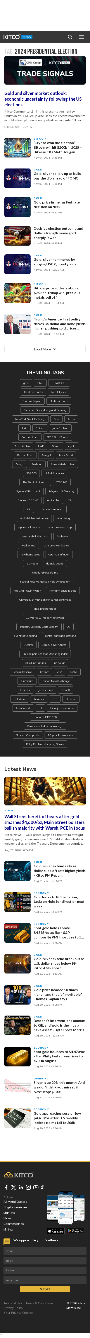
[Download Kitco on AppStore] (56, 1231)
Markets (9, 1213)
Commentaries (13, 1224)
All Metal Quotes (15, 1202)
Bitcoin (40, 138)
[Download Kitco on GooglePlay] (76, 1231)
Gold (38, 169)
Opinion (40, 1078)
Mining (8, 1229)
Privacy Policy (13, 1308)
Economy (41, 893)
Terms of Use (12, 1303)
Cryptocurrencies (15, 1207)
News (7, 1218)
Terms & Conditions (39, 1303)
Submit (45, 1289)
